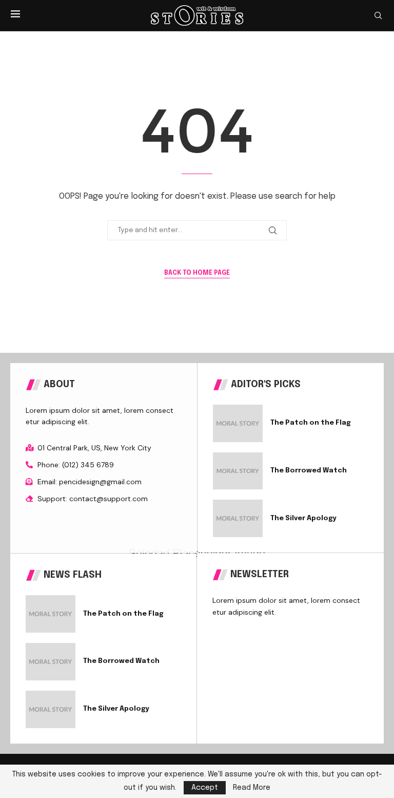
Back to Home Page (197, 273)
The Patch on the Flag (310, 423)
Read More (251, 787)
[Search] (378, 16)
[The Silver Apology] (238, 518)
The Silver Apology (303, 518)
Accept (204, 787)
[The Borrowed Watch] (238, 471)
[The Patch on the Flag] (238, 423)
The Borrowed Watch (308, 470)
